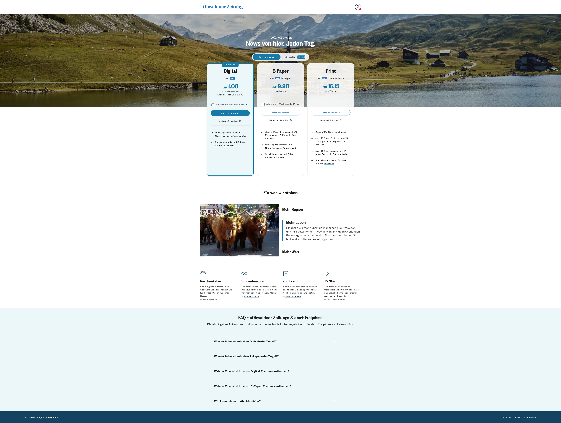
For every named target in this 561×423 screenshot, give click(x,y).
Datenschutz (529, 417)
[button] (321, 209)
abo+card (229, 145)
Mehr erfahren (210, 299)
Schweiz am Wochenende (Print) (232, 104)
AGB (517, 417)
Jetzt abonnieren (336, 299)
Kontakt (507, 417)
